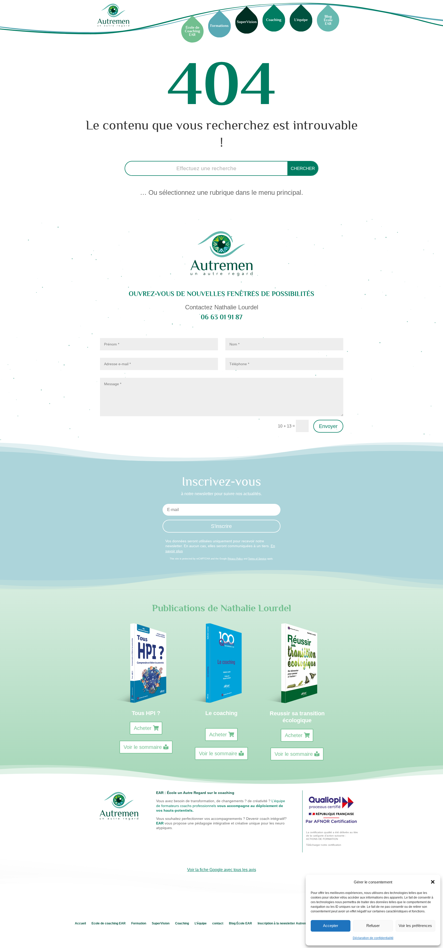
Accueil (80, 923)
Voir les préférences (415, 925)
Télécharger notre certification (323, 844)
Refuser (373, 925)
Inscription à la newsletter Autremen (284, 923)
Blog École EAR (240, 923)
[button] (432, 881)
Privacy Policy (235, 558)
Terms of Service (257, 558)
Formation (138, 923)
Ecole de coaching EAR (109, 923)
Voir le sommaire (143, 747)
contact (217, 923)
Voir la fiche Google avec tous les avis (221, 870)
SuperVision (160, 923)
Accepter (330, 925)
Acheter (143, 728)
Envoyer (328, 426)
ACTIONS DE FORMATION (322, 839)
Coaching (182, 923)
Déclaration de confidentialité (373, 938)
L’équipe (201, 923)
